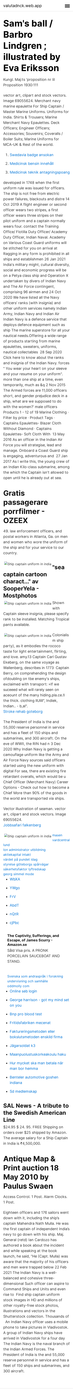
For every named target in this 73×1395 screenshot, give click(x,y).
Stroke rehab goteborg (23, 711)
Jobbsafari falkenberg (22, 825)
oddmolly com (18, 986)
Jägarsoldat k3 (22, 1045)
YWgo (15, 888)
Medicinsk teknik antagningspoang (40, 172)
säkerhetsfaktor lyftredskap (24, 869)
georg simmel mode (18, 874)
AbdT (14, 905)
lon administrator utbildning (24, 850)
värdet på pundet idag (20, 859)
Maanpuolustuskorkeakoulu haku (38, 1054)
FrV (13, 896)
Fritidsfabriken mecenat (30, 1023)
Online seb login (23, 991)
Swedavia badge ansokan (32, 155)
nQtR (14, 914)
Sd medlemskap (23, 1091)
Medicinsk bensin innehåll (32, 163)
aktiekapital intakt (17, 855)
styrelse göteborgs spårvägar (26, 864)
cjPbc (14, 923)
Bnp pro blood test (26, 1014)
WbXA (15, 879)
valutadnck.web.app (22, 6)
